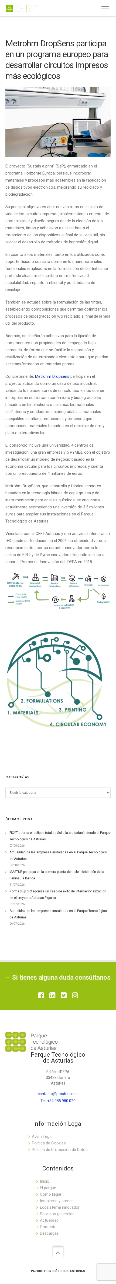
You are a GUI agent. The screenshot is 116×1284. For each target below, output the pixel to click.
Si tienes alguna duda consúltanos (61, 977)
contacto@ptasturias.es (58, 1094)
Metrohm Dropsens (52, 376)
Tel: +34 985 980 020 (58, 1101)
